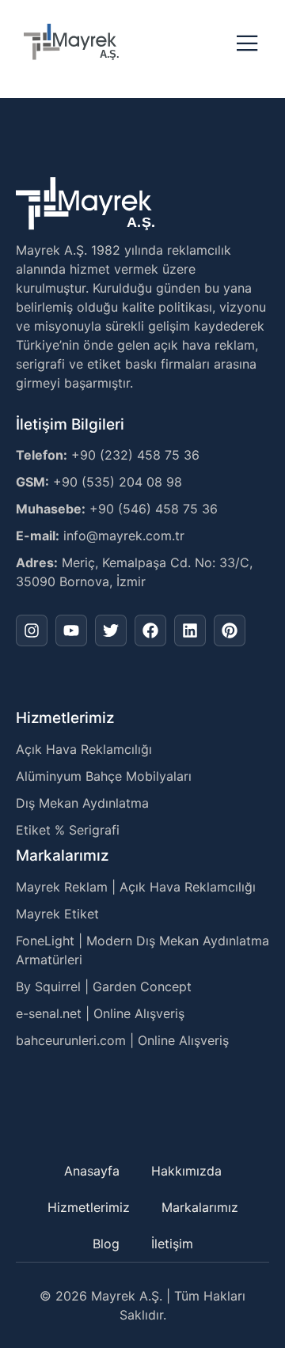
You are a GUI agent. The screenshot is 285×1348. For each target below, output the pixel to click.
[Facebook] (150, 630)
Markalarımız (200, 1207)
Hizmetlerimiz (89, 1207)
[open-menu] (247, 44)
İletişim (172, 1243)
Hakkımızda (186, 1171)
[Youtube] (71, 630)
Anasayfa (92, 1171)
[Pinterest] (229, 630)
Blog (106, 1243)
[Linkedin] (190, 630)
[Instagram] (32, 630)
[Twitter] (111, 630)
